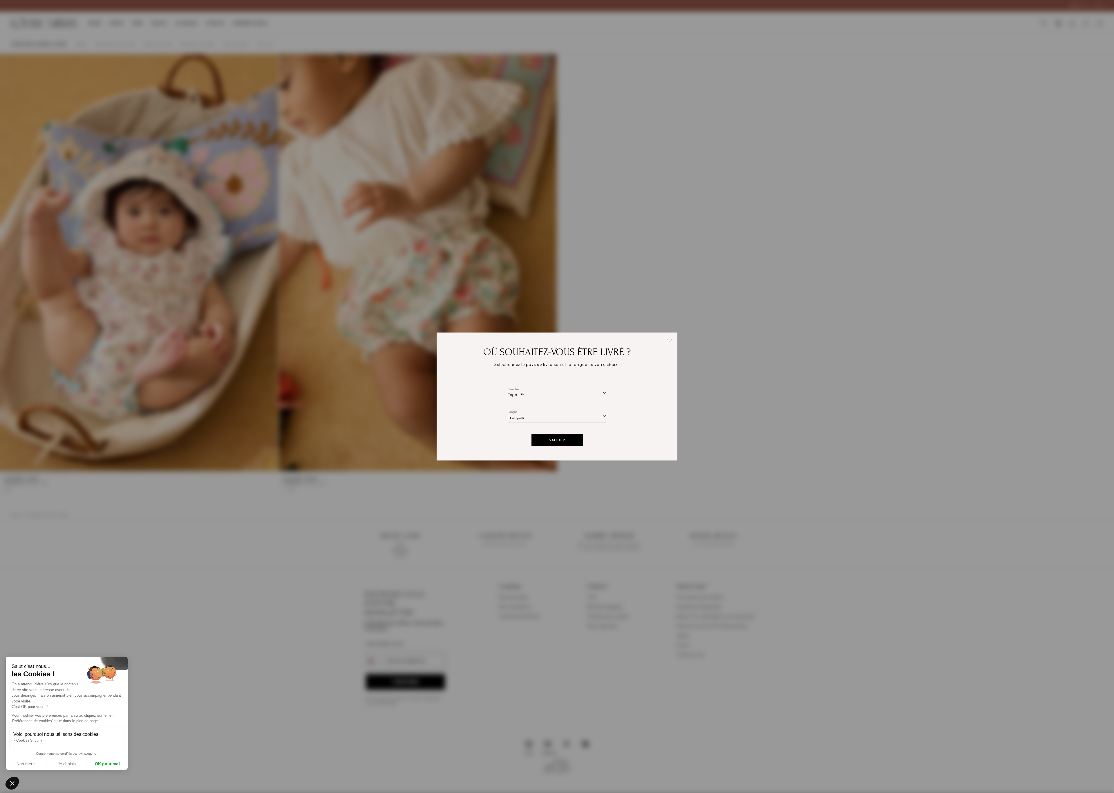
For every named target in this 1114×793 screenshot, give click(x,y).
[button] (12, 783)
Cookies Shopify (29, 740)
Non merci (26, 763)
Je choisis (67, 763)
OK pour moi (107, 763)
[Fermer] (669, 340)
